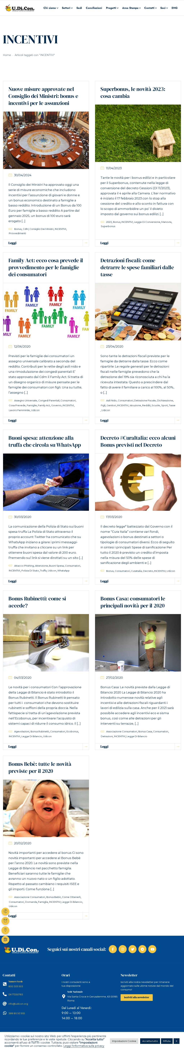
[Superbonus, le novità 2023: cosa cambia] (138, 133)
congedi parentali (48, 400)
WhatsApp (63, 570)
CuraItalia (136, 570)
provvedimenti (17, 233)
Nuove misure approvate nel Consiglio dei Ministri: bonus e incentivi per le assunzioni (43, 96)
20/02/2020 (22, 843)
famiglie (32, 405)
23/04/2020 (114, 346)
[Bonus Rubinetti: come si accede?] (46, 642)
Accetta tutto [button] (150, 1041)
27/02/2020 (114, 677)
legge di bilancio (31, 736)
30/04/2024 (22, 175)
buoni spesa (56, 565)
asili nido (111, 400)
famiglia (43, 901)
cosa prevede (17, 405)
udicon (35, 410)
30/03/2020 (22, 517)
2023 (109, 221)
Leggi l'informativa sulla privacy (83, 1045)
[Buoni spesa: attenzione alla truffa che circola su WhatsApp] (46, 482)
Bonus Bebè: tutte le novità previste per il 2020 (39, 767)
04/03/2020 (22, 677)
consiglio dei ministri (41, 228)
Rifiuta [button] (167, 1041)
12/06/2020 (22, 346)
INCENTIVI (60, 228)
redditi (146, 405)
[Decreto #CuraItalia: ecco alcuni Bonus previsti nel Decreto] (138, 482)
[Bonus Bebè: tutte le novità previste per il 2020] (46, 808)
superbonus (108, 226)
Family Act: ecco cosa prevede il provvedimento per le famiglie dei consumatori (45, 267)
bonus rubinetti (40, 731)
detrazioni (107, 736)
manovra (166, 221)
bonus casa (145, 731)
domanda (31, 901)
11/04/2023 (114, 168)
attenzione (41, 565)
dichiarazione (165, 400)
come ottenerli (71, 897)
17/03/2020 (114, 517)
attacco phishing (24, 565)
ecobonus (72, 731)
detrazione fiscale (145, 400)
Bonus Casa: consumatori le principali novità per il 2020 (132, 602)
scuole (156, 405)
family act (44, 405)
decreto (148, 570)
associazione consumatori (121, 731)
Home (7, 55)
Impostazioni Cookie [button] (124, 1041)
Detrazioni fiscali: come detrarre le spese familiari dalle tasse (137, 267)
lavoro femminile (19, 410)
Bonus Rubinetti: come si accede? (37, 602)
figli (103, 405)
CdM (25, 228)
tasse (172, 405)
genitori (111, 405)
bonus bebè (53, 897)
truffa (43, 570)
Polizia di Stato (30, 570)
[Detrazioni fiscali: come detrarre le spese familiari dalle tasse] (138, 311)
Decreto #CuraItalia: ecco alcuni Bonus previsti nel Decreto (138, 441)
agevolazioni (21, 731)
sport (164, 405)
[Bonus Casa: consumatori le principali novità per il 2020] (138, 642)
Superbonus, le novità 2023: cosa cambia (132, 92)
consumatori (68, 400)
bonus (18, 228)
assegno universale (25, 400)
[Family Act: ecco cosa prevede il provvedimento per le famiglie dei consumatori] (46, 311)
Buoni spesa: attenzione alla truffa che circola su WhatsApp (44, 441)
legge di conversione (147, 221)
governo (56, 405)
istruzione (135, 405)
